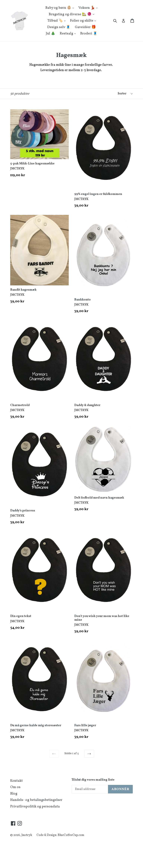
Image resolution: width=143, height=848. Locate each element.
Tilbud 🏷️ (55, 20)
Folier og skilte (82, 20)
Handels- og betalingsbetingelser (36, 800)
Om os (15, 787)
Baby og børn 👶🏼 (58, 7)
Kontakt (16, 780)
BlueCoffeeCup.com (71, 835)
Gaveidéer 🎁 (85, 27)
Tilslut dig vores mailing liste (93, 780)
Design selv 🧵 (58, 27)
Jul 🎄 (50, 33)
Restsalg (67, 33)
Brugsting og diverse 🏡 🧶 (70, 14)
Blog (13, 793)
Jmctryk (26, 835)
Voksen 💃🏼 (87, 7)
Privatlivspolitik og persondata (35, 806)
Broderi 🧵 (88, 33)
